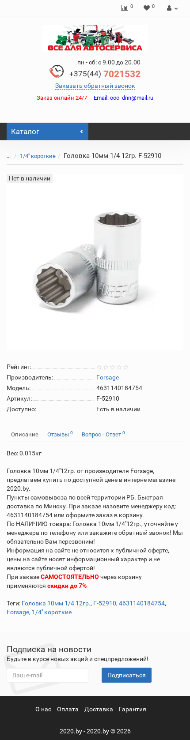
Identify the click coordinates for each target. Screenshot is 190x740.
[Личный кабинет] (171, 8)
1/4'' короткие (38, 156)
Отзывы (60, 434)
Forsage (18, 612)
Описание (24, 434)
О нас (43, 709)
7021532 (105, 74)
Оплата (68, 709)
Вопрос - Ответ (103, 434)
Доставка (98, 709)
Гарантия (132, 709)
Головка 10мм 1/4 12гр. (56, 603)
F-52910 (104, 603)
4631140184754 (142, 603)
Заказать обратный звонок (95, 85)
